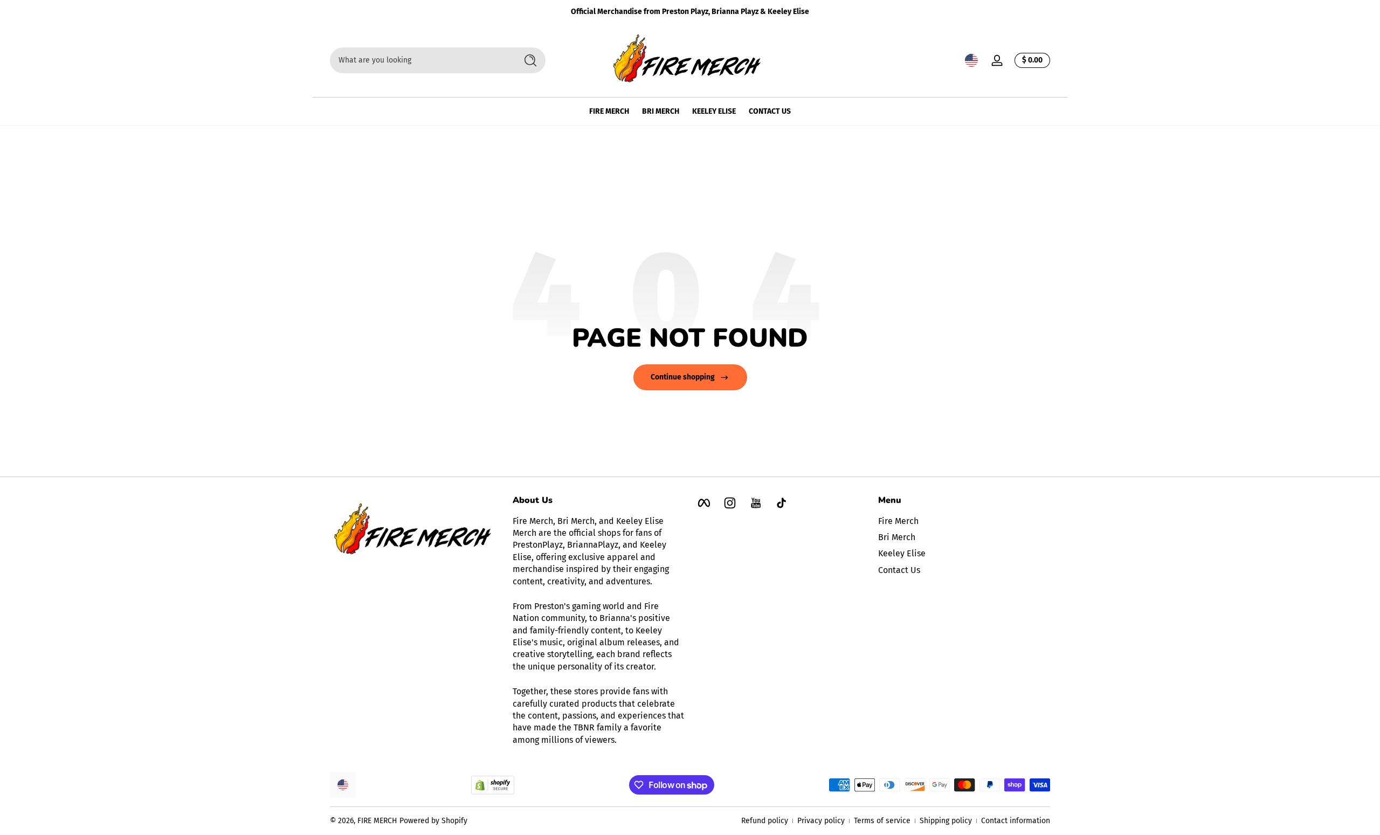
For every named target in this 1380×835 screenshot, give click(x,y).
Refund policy (764, 820)
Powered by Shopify (433, 820)
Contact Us (899, 570)
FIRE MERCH (377, 820)
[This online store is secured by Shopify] (492, 785)
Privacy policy (821, 820)
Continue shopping (683, 377)
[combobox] (420, 60)
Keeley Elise (902, 554)
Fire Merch (898, 521)
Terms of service (882, 820)
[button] (971, 60)
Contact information (1015, 820)
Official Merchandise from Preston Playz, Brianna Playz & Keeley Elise (690, 11)
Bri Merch (896, 537)
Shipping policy (946, 820)
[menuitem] (964, 521)
